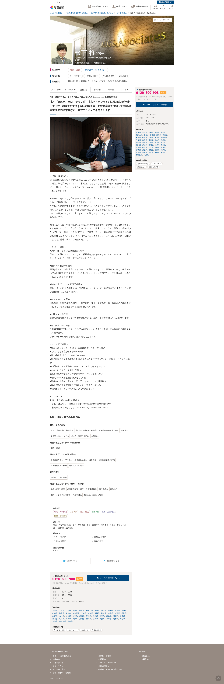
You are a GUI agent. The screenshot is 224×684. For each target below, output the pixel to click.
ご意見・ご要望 (104, 656)
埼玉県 (90, 613)
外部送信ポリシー (105, 666)
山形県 (54, 613)
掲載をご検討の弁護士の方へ (110, 669)
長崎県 (108, 619)
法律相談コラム (59, 663)
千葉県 (83, 613)
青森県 (103, 611)
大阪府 (61, 611)
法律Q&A (56, 659)
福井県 (75, 616)
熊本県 (115, 619)
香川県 (68, 619)
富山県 (68, 616)
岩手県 (110, 611)
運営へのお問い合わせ (62, 673)
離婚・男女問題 (60, 512)
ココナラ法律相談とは (62, 656)
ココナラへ (56, 2)
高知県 (81, 619)
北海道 (97, 611)
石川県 (61, 616)
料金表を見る (111, 561)
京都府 (68, 611)
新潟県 (117, 613)
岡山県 (115, 616)
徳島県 (88, 619)
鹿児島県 (62, 621)
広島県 (108, 616)
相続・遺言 (75, 70)
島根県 (61, 619)
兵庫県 (54, 611)
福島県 (61, 613)
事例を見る (72, 561)
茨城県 (97, 613)
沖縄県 (70, 621)
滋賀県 (75, 611)
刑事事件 (95, 512)
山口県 (122, 616)
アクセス (124, 90)
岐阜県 (95, 616)
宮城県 (117, 611)
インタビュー (70, 90)
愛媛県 (75, 619)
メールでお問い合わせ (110, 578)
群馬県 (110, 613)
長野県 (124, 613)
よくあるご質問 (59, 669)
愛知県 (81, 616)
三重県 (102, 616)
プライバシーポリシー (107, 663)
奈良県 (81, 611)
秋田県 (124, 611)
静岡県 (88, 616)
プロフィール (56, 90)
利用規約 (102, 659)
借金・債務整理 (60, 516)
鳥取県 (54, 619)
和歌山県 (89, 611)
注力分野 (83, 90)
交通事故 (73, 512)
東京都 (68, 613)
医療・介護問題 (108, 512)
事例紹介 (97, 90)
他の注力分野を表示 (94, 70)
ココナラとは (58, 666)
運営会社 (145, 656)
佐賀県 (102, 619)
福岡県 (95, 619)
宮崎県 (54, 621)
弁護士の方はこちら (166, 2)
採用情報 (145, 659)
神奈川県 (76, 613)
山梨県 (54, 616)
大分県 (122, 619)
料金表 (111, 90)
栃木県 (103, 613)
